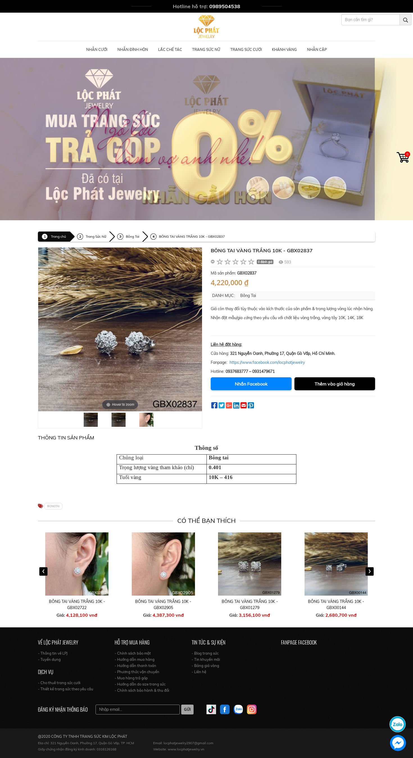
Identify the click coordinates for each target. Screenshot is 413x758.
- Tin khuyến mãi (206, 659)
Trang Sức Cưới (246, 49)
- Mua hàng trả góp (131, 678)
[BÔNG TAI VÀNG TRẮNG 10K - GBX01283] (336, 564)
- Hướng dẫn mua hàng (135, 659)
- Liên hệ (199, 672)
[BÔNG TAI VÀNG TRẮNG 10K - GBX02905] (77, 564)
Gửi (187, 709)
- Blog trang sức (205, 653)
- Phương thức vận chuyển (137, 672)
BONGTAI (53, 506)
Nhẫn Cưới (96, 49)
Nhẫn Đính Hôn (132, 49)
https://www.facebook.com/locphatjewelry (267, 362)
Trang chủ (58, 236)
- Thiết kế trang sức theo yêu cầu (65, 689)
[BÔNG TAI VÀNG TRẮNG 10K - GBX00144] (250, 564)
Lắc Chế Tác (170, 49)
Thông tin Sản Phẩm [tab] (66, 437)
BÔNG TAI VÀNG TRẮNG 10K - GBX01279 (163, 604)
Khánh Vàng (284, 49)
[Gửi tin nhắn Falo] (397, 723)
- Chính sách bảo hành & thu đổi (142, 690)
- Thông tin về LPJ (52, 653)
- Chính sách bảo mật (133, 653)
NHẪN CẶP (317, 49)
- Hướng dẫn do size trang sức (140, 684)
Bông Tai (132, 236)
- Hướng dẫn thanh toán (135, 665)
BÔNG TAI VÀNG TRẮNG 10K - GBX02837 (192, 236)
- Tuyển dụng (49, 659)
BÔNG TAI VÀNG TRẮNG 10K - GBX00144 (250, 604)
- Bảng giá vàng (205, 665)
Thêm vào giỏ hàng (335, 384)
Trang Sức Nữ (206, 49)
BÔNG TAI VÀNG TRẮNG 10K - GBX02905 (77, 604)
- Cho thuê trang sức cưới (59, 682)
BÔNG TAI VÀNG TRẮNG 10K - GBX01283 (336, 604)
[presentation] (43, 571)
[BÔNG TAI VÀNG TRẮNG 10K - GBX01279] (163, 564)
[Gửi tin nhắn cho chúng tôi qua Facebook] (398, 743)
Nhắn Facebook (251, 384)
